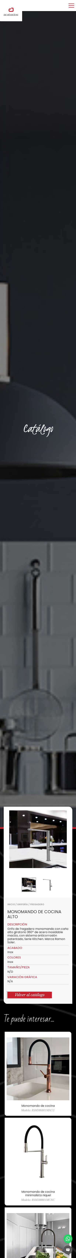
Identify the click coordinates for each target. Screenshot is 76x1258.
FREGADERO (37, 904)
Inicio (11, 904)
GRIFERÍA (22, 904)
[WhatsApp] (67, 1238)
